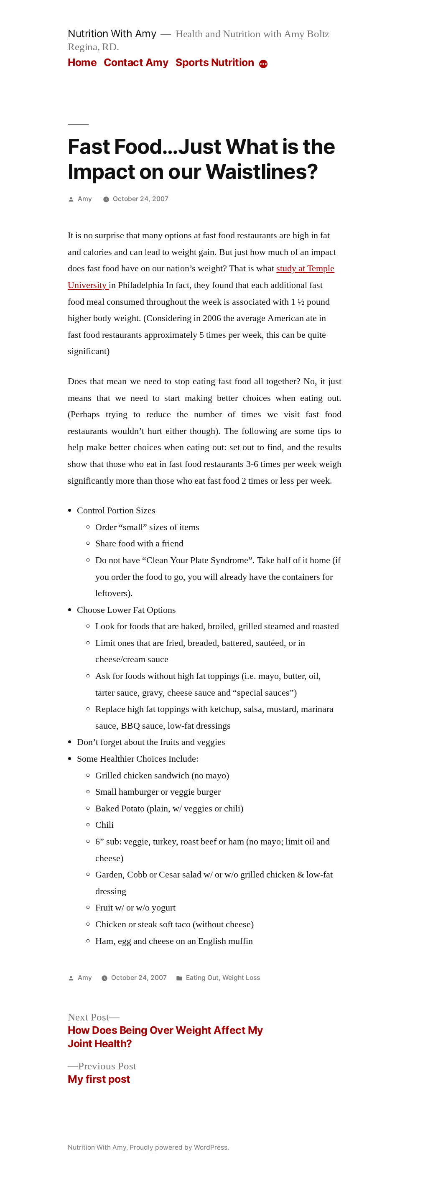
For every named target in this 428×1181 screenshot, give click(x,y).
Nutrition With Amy (112, 33)
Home (82, 62)
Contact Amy (136, 62)
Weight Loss (241, 978)
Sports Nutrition (215, 62)
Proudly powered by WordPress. (179, 1147)
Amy (85, 199)
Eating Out (202, 978)
